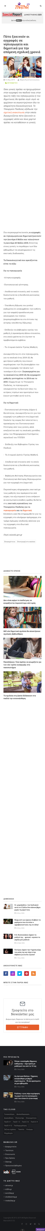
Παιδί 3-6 (25, 1122)
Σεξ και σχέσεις (10, 1129)
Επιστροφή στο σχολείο (26, 542)
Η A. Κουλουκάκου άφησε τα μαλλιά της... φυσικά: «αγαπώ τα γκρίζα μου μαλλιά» (27, 937)
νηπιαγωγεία (9, 510)
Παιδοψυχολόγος (20, 1126)
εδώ (18, 20)
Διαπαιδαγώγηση (23, 1114)
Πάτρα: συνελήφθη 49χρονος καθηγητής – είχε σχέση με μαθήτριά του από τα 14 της (25, 1063)
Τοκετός (21, 1129)
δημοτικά (27, 510)
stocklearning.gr (11, 1197)
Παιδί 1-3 (16, 1122)
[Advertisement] (22, 792)
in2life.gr (8, 1189)
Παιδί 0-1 (7, 1122)
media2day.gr (10, 1201)
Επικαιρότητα (9, 542)
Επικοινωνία (10, 1154)
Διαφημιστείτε (10, 1147)
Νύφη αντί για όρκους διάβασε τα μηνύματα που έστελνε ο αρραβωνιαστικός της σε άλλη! (27, 922)
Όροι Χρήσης (10, 1158)
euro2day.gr (9, 1193)
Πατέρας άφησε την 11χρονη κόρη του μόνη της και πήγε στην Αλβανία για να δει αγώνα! (27, 952)
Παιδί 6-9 (34, 1122)
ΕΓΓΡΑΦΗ (22, 1027)
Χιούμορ (29, 1129)
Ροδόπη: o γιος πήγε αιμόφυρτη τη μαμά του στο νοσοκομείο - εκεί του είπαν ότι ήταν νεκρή (27, 1096)
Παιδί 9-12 (8, 1126)
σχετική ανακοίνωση (13, 112)
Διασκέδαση (8, 1118)
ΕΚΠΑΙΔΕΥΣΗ (12, 83)
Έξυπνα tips (19, 1118)
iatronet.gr (9, 1185)
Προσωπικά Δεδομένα (13, 1166)
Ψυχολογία (8, 1133)
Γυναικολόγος (9, 1114)
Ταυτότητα (9, 1150)
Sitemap (8, 1162)
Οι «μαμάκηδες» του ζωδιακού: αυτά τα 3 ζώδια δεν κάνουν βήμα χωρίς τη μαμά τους (27, 907)
